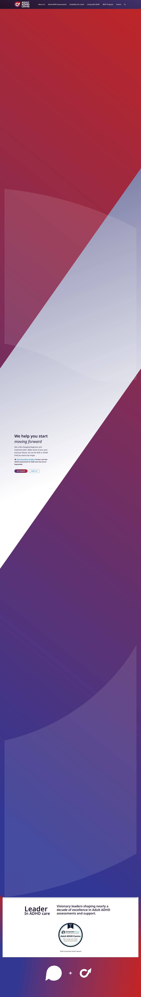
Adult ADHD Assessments (57, 4)
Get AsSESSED (21, 471)
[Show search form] (125, 4)
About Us (41, 4)
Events (118, 4)
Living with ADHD (93, 4)
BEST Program (108, 4)
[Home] (21, 4)
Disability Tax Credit (77, 4)
